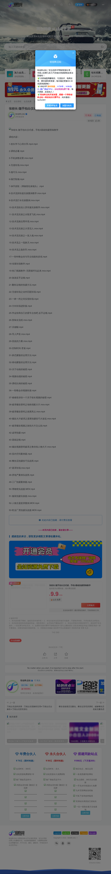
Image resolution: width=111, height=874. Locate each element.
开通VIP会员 (52, 105)
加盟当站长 (67, 105)
